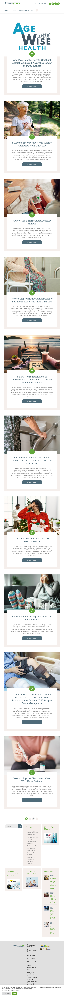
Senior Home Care (32, 846)
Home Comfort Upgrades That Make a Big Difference (53, 899)
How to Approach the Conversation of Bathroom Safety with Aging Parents (32, 300)
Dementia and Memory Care (31, 849)
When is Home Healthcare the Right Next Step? (53, 930)
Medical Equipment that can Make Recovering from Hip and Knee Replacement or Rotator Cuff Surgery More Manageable (32, 699)
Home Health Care (32, 832)
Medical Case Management (31, 858)
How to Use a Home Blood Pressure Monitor (32, 222)
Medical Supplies (52, 876)
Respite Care (31, 834)
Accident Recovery (32, 837)
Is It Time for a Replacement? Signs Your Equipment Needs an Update (53, 883)
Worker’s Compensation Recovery (31, 841)
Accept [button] (14, 993)
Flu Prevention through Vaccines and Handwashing (32, 618)
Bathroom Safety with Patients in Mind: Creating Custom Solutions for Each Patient (32, 460)
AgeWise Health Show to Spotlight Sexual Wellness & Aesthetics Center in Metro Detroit (32, 62)
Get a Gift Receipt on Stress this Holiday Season (32, 540)
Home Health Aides (51, 907)
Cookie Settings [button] (6, 993)
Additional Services (30, 862)
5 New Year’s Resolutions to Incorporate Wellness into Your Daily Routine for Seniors (32, 379)
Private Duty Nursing (30, 854)
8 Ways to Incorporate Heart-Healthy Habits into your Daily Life (32, 144)
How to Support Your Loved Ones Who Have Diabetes (32, 780)
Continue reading (32, 86)
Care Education (51, 923)
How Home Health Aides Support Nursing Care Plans (53, 914)
